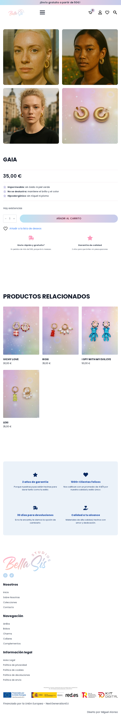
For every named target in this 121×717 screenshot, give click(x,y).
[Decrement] (5, 218)
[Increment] (14, 218)
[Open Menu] (42, 12)
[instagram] (5, 575)
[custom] (11, 575)
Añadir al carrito (68, 218)
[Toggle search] (115, 12)
